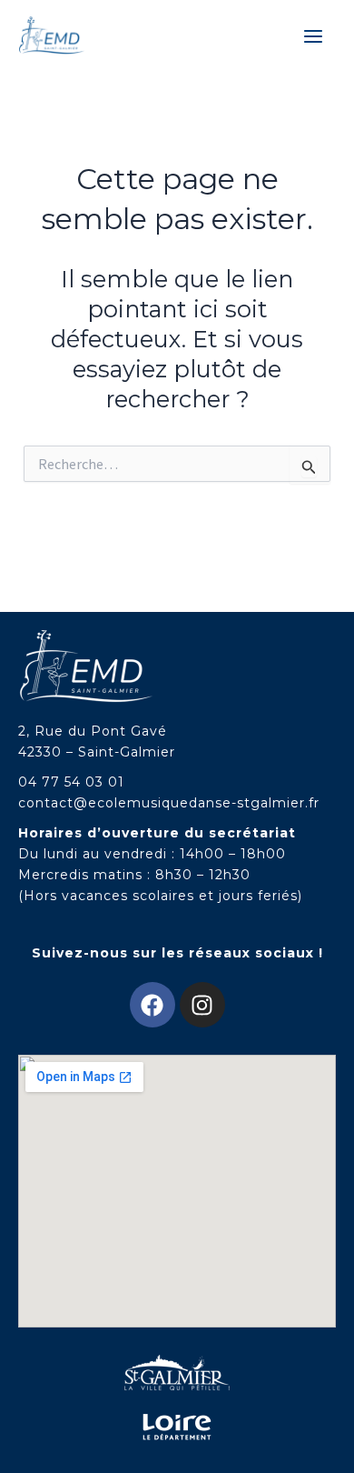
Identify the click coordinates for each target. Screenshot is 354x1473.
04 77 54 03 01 (71, 782)
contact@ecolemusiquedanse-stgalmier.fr (169, 803)
